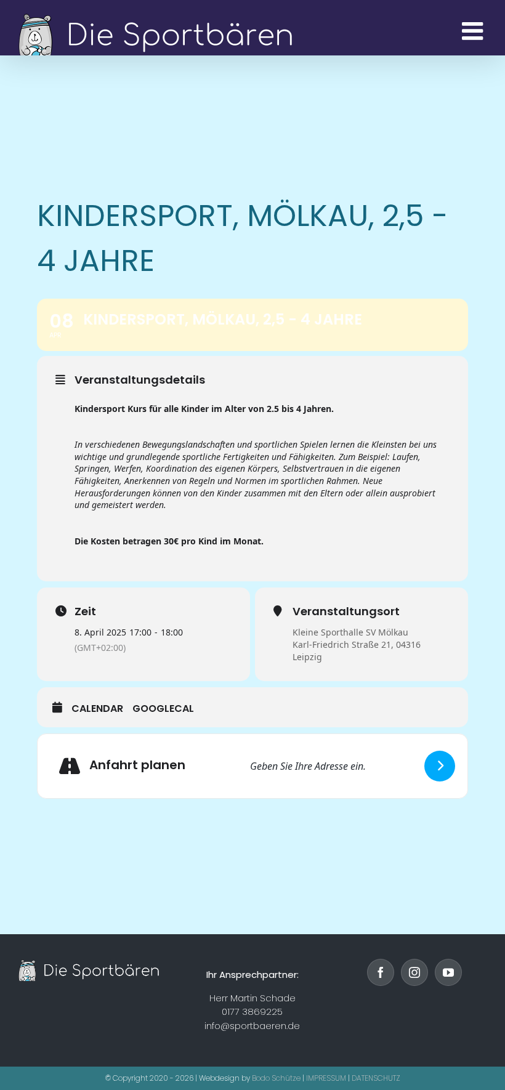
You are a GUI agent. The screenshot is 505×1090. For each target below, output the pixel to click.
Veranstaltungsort (346, 611)
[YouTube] (448, 972)
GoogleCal (163, 709)
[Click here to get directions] (439, 766)
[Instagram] (414, 972)
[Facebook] (380, 972)
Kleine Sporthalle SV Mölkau (350, 632)
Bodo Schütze (276, 1078)
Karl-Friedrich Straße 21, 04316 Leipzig (357, 651)
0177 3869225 (252, 1011)
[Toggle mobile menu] (474, 30)
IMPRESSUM (326, 1078)
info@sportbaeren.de (252, 1025)
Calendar (97, 709)
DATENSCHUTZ (376, 1078)
